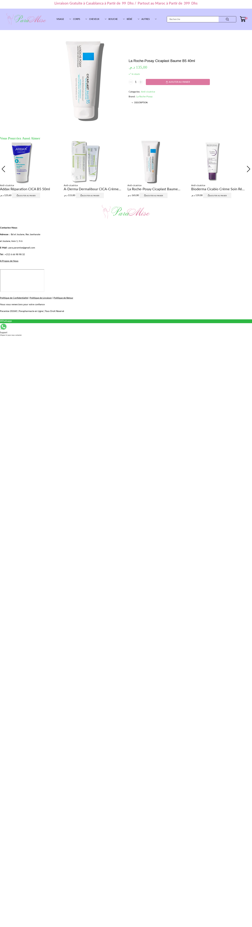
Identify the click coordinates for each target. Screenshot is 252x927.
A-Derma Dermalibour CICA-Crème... (92, 189)
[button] (243, 19)
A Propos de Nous (9, 261)
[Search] (227, 19)
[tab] (169, 102)
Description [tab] (141, 103)
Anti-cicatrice (148, 92)
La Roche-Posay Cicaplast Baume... (153, 189)
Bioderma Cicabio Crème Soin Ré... (218, 189)
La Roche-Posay (144, 96)
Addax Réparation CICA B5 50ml (25, 189)
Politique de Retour (63, 298)
